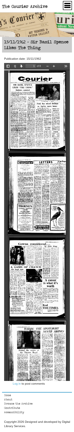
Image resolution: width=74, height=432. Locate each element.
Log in (17, 383)
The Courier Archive (24, 6)
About (8, 399)
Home (7, 395)
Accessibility (14, 412)
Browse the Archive (18, 403)
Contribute (12, 408)
